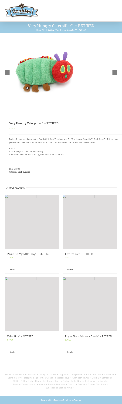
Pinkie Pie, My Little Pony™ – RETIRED (28, 253)
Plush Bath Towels (80, 377)
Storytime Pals (78, 374)
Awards (103, 381)
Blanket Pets (30, 374)
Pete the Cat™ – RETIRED (79, 253)
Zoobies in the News (72, 381)
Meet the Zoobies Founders (52, 384)
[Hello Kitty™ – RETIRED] (32, 304)
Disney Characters (47, 374)
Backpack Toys (62, 377)
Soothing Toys (15, 377)
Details (12, 269)
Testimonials (91, 381)
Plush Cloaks (46, 377)
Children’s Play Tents (23, 381)
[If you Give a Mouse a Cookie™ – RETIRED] (90, 304)
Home (8, 374)
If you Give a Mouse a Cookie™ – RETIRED (88, 336)
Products (17, 374)
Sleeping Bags (31, 377)
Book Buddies (24, 172)
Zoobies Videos (20, 384)
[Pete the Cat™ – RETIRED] (90, 222)
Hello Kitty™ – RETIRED (20, 336)
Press (57, 381)
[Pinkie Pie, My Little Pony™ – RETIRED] (32, 222)
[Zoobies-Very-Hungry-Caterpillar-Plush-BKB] (61, 72)
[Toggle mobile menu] (116, 5)
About (33, 384)
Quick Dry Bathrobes (102, 377)
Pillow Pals (109, 374)
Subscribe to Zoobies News (59, 387)
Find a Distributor (44, 381)
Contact (71, 384)
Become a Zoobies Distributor (92, 384)
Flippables (64, 374)
